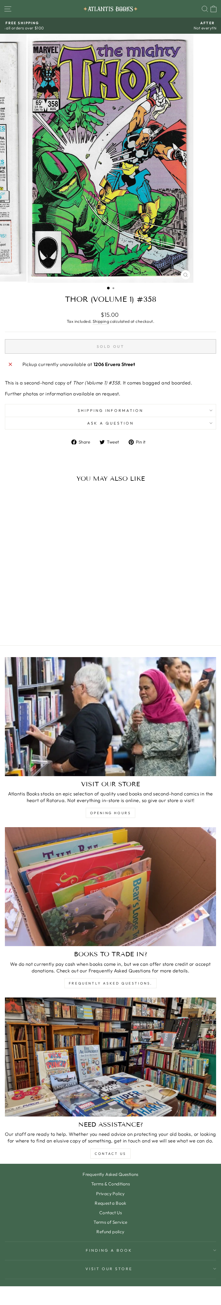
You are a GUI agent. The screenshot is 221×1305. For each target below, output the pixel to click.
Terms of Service (110, 1222)
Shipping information (111, 410)
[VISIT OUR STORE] (110, 716)
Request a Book (110, 1203)
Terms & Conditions (110, 1184)
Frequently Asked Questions (110, 1174)
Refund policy (110, 1231)
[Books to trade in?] (110, 886)
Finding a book (109, 1250)
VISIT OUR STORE (109, 1268)
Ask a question (110, 423)
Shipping (101, 321)
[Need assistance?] (110, 1057)
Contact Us (110, 1153)
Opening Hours (110, 813)
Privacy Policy (110, 1193)
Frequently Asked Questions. (110, 983)
